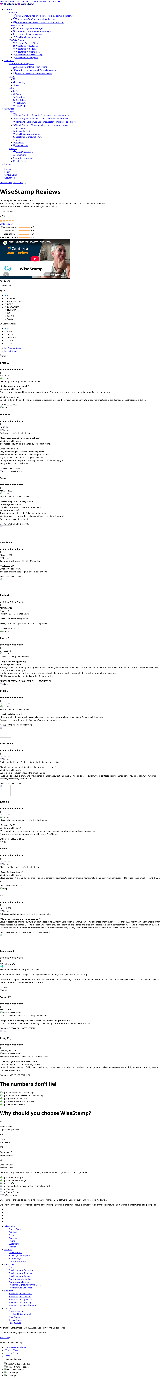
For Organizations (12, 348)
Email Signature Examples (21, 1270)
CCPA (7, 1356)
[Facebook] (5, 1212)
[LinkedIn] (5, 1209)
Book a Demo (15, 1229)
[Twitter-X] (5, 1221)
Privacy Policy (11, 1353)
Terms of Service (13, 1350)
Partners (13, 1235)
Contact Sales (6, 182)
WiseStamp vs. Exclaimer (20, 1293)
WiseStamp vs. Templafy (20, 1302)
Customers (14, 1243)
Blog (11, 1267)
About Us (13, 1238)
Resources (9, 1264)
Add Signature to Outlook (20, 1279)
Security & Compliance (15, 1347)
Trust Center (14, 1317)
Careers (12, 1246)
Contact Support (16, 1311)
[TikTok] (5, 1218)
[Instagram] (5, 1215)
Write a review (6, 224)
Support (8, 1308)
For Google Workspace (19, 1255)
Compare (8, 1290)
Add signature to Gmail (19, 1282)
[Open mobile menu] (25, 183)
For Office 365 (15, 1252)
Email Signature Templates (21, 1273)
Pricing (12, 1241)
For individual (10, 351)
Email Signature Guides (19, 1276)
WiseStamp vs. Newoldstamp (22, 1305)
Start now (4, 1337)
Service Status (15, 1320)
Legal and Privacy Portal (20, 1314)
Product (8, 1249)
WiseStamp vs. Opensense (21, 1299)
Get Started (18, 182)
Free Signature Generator (20, 1287)
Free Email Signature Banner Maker (25, 1284)
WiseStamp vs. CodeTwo (20, 1296)
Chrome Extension (17, 1261)
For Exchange (15, 1258)
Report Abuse (15, 1323)
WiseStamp (9, 1226)
